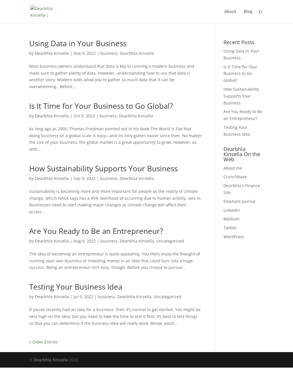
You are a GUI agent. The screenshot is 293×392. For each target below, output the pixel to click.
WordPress (233, 236)
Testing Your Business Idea (75, 287)
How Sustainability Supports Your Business (103, 168)
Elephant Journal (239, 201)
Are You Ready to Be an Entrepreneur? (96, 231)
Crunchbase (235, 176)
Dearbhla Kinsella (52, 53)
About (230, 11)
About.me (232, 168)
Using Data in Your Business (77, 43)
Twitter (230, 227)
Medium (231, 219)
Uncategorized (170, 241)
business (109, 53)
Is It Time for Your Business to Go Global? (101, 106)
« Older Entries (43, 342)
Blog (248, 11)
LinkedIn (231, 210)
